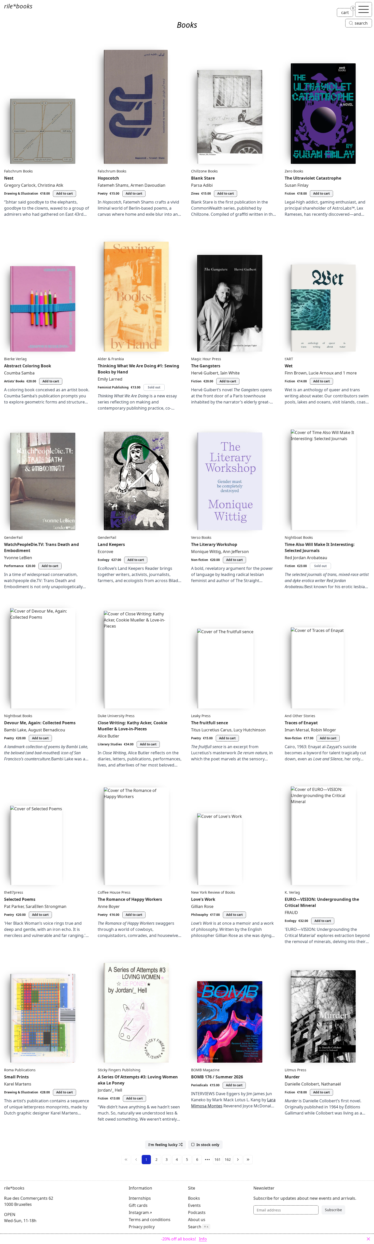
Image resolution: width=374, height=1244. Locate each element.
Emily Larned (110, 379)
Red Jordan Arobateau (306, 557)
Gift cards (138, 1205)
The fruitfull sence (209, 723)
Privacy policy (142, 1226)
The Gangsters (205, 366)
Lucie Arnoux (321, 373)
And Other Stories (300, 715)
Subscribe (333, 1209)
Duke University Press (116, 715)
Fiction (290, 193)
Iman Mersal (297, 730)
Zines (195, 193)
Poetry (103, 193)
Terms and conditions (149, 1219)
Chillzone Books (204, 171)
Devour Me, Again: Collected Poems (40, 723)
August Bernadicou (46, 730)
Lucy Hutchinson (250, 730)
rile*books (18, 6)
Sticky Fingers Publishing (119, 1069)
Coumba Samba (19, 373)
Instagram (139, 1212)
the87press (13, 892)
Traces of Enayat (301, 723)
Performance (14, 566)
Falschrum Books (18, 171)
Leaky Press (201, 715)
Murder (292, 1077)
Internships (140, 1198)
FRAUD (291, 912)
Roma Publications (20, 1069)
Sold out (154, 387)
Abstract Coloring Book (27, 366)
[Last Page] (248, 1159)
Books (194, 1198)
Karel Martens (17, 1084)
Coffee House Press (114, 892)
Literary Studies (110, 744)
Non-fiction (199, 560)
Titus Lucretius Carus (211, 730)
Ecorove (105, 551)
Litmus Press (295, 1069)
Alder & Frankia (111, 358)
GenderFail (13, 537)
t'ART (289, 358)
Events (194, 1205)
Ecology (103, 560)
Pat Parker (14, 906)
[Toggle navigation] (363, 9)
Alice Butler (108, 736)
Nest (8, 178)
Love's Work (203, 899)
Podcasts (197, 1212)
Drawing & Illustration (21, 193)
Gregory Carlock (20, 185)
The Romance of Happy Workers (130, 899)
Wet (289, 366)
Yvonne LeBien (18, 557)
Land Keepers (111, 544)
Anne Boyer (109, 906)
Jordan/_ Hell (110, 1090)
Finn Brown (296, 373)
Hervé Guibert (204, 373)
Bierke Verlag (15, 358)
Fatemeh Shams (113, 185)
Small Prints (16, 1077)
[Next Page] (237, 1159)
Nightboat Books (299, 537)
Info (203, 1239)
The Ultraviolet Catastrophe (313, 178)
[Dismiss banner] (368, 1238)
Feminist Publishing (113, 387)
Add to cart (64, 193)
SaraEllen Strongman (46, 906)
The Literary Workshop (214, 544)
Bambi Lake (15, 730)
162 (228, 1159)
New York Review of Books (213, 892)
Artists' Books (14, 381)
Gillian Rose (202, 906)
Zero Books (294, 171)
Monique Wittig (206, 551)
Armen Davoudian (148, 185)
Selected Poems (19, 899)
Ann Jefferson (236, 551)
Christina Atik (50, 185)
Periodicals (199, 1085)
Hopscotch (108, 178)
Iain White (230, 373)
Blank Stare (203, 178)
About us (196, 1219)
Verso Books (201, 537)
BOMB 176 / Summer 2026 (217, 1077)
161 (217, 1159)
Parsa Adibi (202, 185)
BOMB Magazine (205, 1069)
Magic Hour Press (206, 358)
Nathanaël (331, 1084)
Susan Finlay (296, 185)
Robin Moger (323, 730)
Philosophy (199, 915)
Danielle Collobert (302, 1084)
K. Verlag (292, 892)
